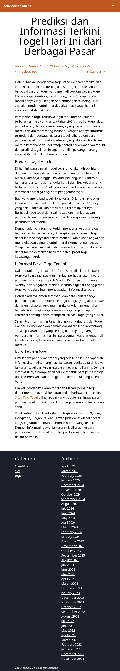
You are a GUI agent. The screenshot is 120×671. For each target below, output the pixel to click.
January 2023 (70, 593)
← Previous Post (26, 71)
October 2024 (71, 494)
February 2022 (71, 644)
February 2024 (71, 532)
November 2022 (72, 602)
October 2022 (71, 607)
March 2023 (69, 583)
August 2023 (70, 560)
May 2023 (68, 574)
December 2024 (72, 485)
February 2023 (71, 588)
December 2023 (72, 541)
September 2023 (73, 555)
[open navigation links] (113, 6)
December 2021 (72, 654)
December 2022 (72, 597)
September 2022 (73, 612)
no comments (82, 66)
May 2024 (68, 518)
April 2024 (68, 522)
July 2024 (67, 508)
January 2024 (70, 536)
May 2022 (68, 630)
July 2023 (67, 565)
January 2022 (70, 649)
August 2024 (70, 504)
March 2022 (69, 640)
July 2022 (67, 621)
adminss (31, 66)
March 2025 (69, 471)
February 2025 (71, 475)
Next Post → (96, 71)
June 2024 (68, 513)
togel (18, 475)
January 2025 (70, 480)
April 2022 (68, 635)
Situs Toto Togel (26, 397)
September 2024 (73, 499)
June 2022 (68, 626)
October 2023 (71, 551)
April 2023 (68, 579)
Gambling (63, 66)
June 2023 (68, 569)
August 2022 (70, 616)
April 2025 (68, 466)
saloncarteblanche (17, 6)
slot (17, 471)
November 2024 (72, 490)
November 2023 (72, 546)
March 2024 (69, 527)
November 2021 (72, 658)
